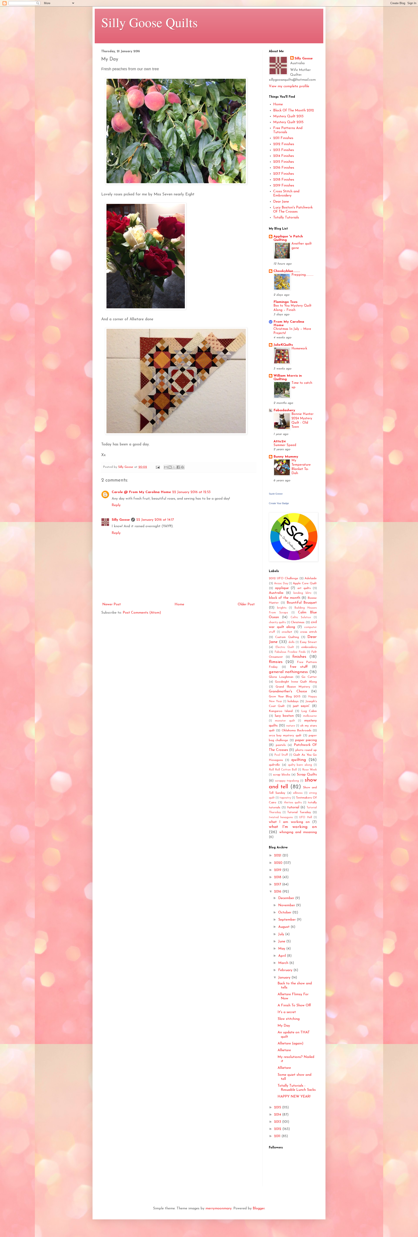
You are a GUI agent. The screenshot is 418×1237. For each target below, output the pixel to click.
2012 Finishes (283, 144)
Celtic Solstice (301, 617)
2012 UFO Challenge (283, 578)
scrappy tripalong (287, 780)
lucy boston (284, 716)
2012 (278, 1129)
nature (290, 725)
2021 (278, 855)
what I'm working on (293, 827)
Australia (276, 593)
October (285, 912)
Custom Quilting (287, 637)
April (282, 956)
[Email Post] (157, 467)
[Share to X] (174, 467)
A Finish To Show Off (294, 1005)
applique (282, 588)
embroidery (309, 647)
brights (282, 607)
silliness (298, 793)
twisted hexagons (281, 817)
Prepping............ (303, 275)
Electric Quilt (284, 647)
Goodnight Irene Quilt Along (296, 681)
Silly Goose (121, 520)
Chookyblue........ (286, 271)
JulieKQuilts (283, 345)
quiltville (274, 765)
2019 (278, 870)
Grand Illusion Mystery (293, 686)
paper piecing (306, 740)
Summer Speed (284, 445)
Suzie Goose (276, 493)
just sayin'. (301, 706)
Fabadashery (284, 410)
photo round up (306, 750)
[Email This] (166, 467)
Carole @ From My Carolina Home (141, 492)
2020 (278, 863)
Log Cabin (309, 711)
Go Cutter (309, 677)
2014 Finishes (283, 156)
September (287, 919)
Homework (299, 348)
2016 (278, 891)
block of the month (284, 598)
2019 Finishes (283, 185)
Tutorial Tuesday (299, 812)
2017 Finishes (283, 174)
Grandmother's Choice (288, 691)
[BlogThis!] (170, 467)
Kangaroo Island (281, 711)
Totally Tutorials (286, 217)
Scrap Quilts (307, 774)
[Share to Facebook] (178, 467)
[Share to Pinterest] (182, 467)
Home (179, 604)
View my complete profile (289, 86)
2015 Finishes (283, 162)
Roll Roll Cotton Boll (283, 769)
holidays (293, 701)
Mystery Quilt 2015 (288, 122)
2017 (278, 884)
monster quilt (285, 720)
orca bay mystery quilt (285, 735)
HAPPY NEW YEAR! (294, 1096)
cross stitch (308, 632)
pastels (281, 745)
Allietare (284, 1050)
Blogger (259, 1208)
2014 (278, 1114)
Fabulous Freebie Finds (290, 652)
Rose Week (309, 769)
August (284, 927)
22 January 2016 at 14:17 (155, 520)
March (283, 963)
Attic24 (279, 441)
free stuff (299, 667)
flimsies (276, 662)
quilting (298, 760)
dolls (291, 642)
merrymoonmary (219, 1208)
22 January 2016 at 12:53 (191, 492)
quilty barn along (300, 765)
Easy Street (308, 642)
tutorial (293, 807)
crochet (287, 632)
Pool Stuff (281, 755)
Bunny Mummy (285, 456)
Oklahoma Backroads (296, 730)
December (286, 898)
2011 (277, 1136)
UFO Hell (305, 817)
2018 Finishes (283, 179)
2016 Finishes (283, 168)
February (285, 970)
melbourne (310, 716)
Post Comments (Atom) (142, 612)
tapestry (285, 797)
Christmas (297, 622)
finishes (299, 657)
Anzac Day (281, 583)
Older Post (246, 604)
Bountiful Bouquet (302, 602)
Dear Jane (281, 201)
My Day (284, 1025)
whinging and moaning (298, 832)
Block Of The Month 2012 (293, 110)
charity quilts (277, 622)
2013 (278, 1122)
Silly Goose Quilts (149, 22)
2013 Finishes (283, 150)
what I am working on (289, 822)
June (282, 941)
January (285, 977)
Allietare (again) (290, 1043)
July (281, 934)
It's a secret (287, 1012)
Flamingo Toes (285, 302)
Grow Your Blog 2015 (284, 696)
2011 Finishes (283, 138)
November (287, 905)
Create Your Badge (279, 503)
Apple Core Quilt (305, 583)
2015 (278, 1107)
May (282, 948)
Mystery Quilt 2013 (288, 116)
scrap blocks (281, 774)
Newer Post (111, 604)
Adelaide (311, 578)
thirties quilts (293, 802)
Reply (116, 505)
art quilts (304, 588)
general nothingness (288, 672)
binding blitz (302, 593)
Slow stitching (289, 1019)
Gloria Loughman (281, 677)
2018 (278, 877)
